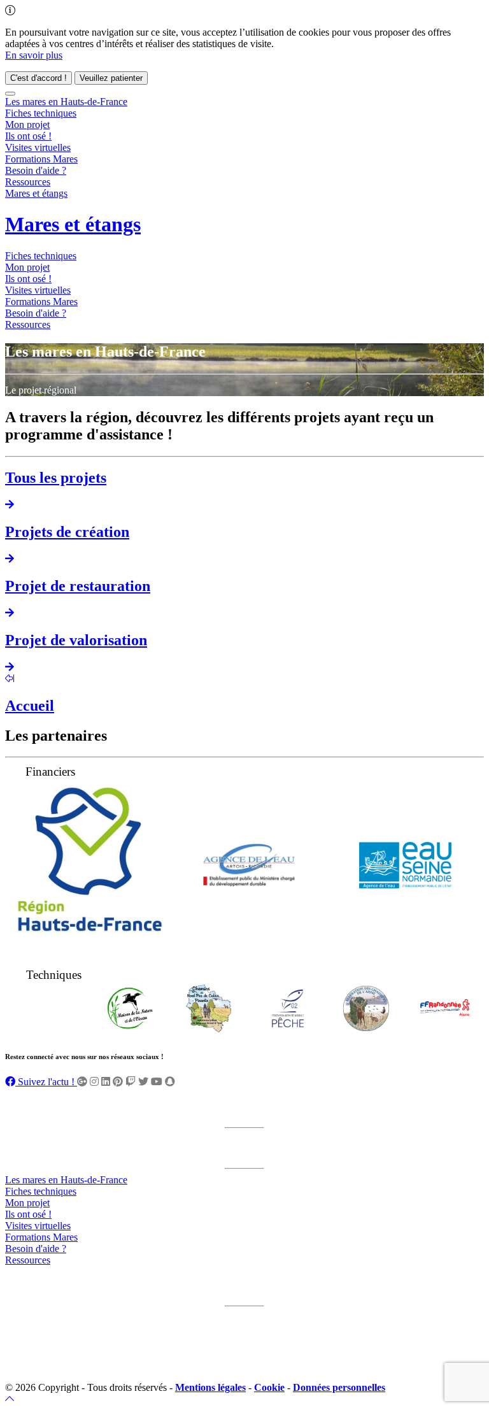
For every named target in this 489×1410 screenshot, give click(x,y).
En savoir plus (33, 55)
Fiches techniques (40, 113)
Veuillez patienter (111, 78)
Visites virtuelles (38, 147)
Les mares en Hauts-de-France (66, 101)
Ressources (27, 181)
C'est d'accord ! (38, 78)
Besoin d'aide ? (35, 170)
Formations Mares (41, 158)
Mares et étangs (36, 193)
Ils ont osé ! (28, 136)
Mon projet (27, 124)
